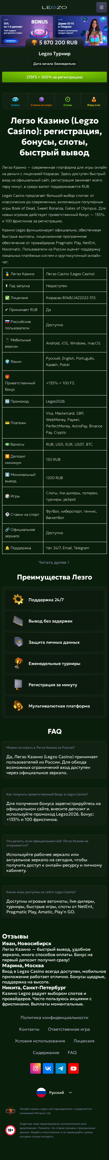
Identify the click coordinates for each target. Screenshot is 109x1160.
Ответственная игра (69, 1029)
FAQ (72, 1052)
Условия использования (40, 1040)
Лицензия (84, 1040)
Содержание (46, 1052)
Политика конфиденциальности (54, 1017)
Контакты (29, 1029)
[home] (54, 7)
